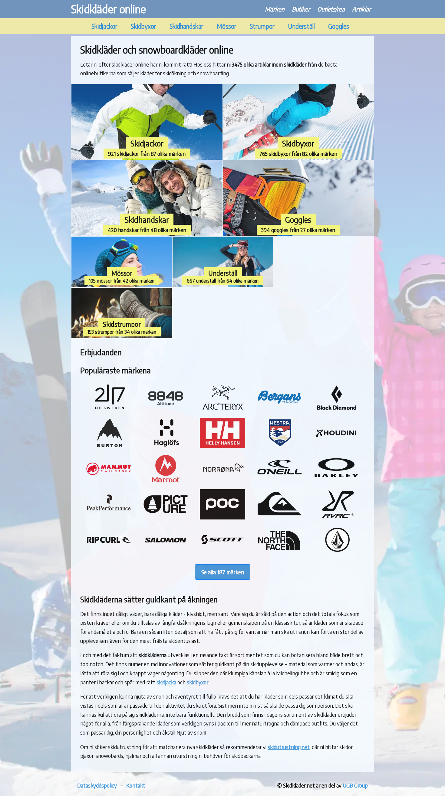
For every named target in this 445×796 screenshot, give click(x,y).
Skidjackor (104, 26)
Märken (275, 9)
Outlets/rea (331, 9)
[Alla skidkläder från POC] (222, 517)
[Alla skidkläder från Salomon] (165, 552)
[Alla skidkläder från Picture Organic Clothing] (165, 517)
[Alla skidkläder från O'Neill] (279, 481)
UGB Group (355, 785)
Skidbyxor (143, 26)
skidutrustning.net (289, 746)
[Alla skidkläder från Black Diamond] (336, 410)
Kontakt (135, 785)
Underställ (301, 26)
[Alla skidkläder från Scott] (222, 552)
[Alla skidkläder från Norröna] (222, 481)
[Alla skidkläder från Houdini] (336, 445)
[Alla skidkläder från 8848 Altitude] (165, 410)
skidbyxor (197, 682)
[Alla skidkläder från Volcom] (336, 552)
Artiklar (361, 9)
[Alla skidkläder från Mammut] (108, 481)
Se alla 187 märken (222, 571)
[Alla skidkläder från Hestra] (279, 445)
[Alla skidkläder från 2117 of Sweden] (108, 410)
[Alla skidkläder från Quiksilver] (279, 517)
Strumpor (262, 26)
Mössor (226, 26)
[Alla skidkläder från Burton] (108, 445)
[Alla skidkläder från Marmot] (165, 481)
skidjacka (166, 682)
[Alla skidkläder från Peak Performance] (108, 517)
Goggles (338, 26)
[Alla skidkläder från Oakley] (336, 481)
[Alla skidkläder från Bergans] (279, 410)
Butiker (301, 9)
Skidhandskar (186, 26)
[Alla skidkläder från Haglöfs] (165, 445)
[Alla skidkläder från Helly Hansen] (222, 445)
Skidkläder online (108, 9)
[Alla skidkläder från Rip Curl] (108, 552)
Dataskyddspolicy (97, 785)
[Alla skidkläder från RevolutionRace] (336, 517)
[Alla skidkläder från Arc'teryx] (222, 410)
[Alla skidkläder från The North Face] (279, 552)
